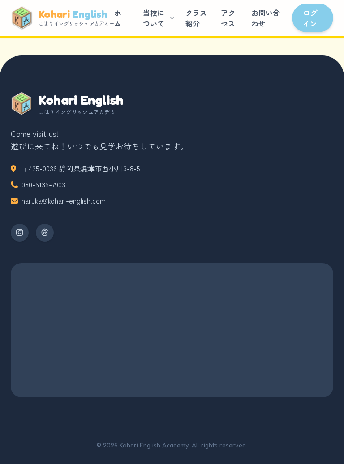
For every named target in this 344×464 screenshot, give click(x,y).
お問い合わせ (265, 18)
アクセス (228, 18)
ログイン (310, 18)
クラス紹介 (196, 18)
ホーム (121, 18)
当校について (153, 18)
